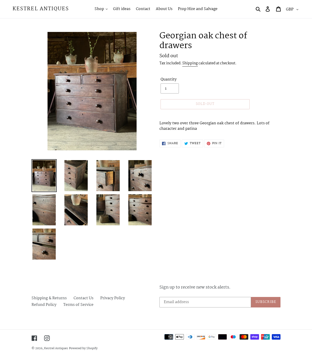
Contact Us (83, 298)
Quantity (169, 79)
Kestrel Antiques (41, 9)
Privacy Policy (112, 298)
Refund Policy (44, 305)
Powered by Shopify (83, 348)
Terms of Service (78, 305)
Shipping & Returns (49, 298)
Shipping (190, 63)
